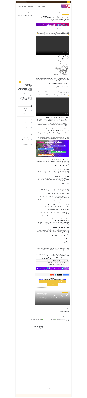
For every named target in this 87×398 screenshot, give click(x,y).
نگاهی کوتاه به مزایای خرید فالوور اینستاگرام (62, 60)
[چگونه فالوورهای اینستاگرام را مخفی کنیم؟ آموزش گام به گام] (29, 90)
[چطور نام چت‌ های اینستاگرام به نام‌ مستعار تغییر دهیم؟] (63, 353)
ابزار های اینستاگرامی (60, 12)
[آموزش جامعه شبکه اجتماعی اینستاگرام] (65, 6)
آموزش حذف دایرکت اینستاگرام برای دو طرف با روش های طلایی (23, 98)
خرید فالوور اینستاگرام (64, 59)
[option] (52, 296)
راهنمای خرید (24, 6)
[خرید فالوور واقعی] (52, 24)
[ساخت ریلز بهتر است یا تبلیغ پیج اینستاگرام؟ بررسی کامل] (37, 322)
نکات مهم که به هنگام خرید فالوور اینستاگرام (61, 68)
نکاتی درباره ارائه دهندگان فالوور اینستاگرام (61, 62)
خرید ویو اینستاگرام (51, 281)
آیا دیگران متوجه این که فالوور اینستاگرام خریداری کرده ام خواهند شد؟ (59, 74)
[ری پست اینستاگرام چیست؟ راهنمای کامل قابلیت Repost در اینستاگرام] (50, 353)
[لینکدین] (55, 275)
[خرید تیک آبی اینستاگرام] (52, 268)
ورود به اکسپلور (40, 184)
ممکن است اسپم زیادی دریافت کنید (63, 71)
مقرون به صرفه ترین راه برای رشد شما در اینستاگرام (61, 67)
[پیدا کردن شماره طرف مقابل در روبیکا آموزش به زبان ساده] (29, 94)
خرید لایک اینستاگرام (61, 281)
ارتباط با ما (19, 6)
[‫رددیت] (51, 275)
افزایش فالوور (67, 95)
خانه (67, 12)
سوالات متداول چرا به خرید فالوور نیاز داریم (61, 73)
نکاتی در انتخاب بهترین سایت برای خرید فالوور (61, 61)
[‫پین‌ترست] (53, 275)
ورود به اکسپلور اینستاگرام (64, 66)
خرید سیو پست (43, 281)
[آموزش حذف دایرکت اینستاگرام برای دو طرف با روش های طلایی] (29, 99)
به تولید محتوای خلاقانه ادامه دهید (63, 70)
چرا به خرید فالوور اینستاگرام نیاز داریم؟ (62, 63)
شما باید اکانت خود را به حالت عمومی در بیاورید (62, 69)
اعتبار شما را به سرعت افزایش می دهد (63, 64)
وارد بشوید (61, 311)
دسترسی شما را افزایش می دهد (63, 65)
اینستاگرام (65, 12)
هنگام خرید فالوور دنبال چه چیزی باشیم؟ (62, 72)
